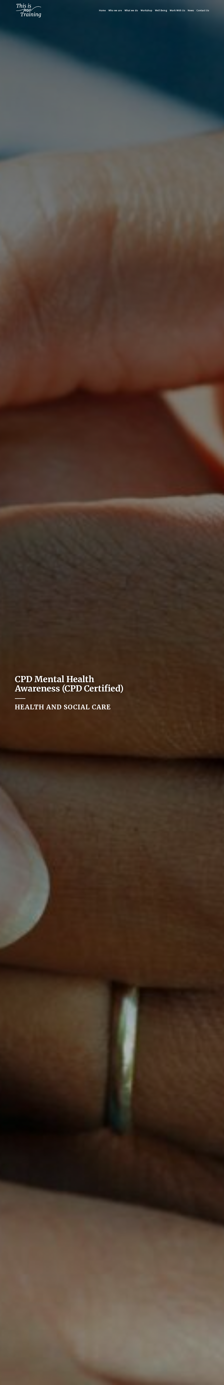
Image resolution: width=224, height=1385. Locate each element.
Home (102, 10)
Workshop (146, 10)
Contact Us (203, 10)
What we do (131, 10)
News (191, 10)
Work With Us (177, 10)
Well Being (161, 10)
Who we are (115, 10)
